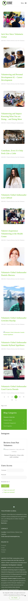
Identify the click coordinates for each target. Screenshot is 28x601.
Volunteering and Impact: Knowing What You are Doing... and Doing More (11, 116)
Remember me (4, 481)
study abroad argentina (18, 585)
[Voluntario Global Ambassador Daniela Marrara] (14, 256)
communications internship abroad (18, 562)
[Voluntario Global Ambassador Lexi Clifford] (14, 176)
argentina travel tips (7, 558)
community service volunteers (13, 567)
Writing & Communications (17, 123)
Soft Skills (11, 585)
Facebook (3, 545)
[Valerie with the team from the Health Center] (14, 216)
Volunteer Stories (8, 420)
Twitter (3, 547)
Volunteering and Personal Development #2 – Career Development (12, 77)
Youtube (3, 552)
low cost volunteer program (11, 580)
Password (3, 474)
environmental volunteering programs (9, 569)
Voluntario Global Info (9, 417)
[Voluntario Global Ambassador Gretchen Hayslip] (14, 298)
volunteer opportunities (10, 590)
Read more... (4, 523)
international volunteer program (9, 578)
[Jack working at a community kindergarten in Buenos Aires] (14, 19)
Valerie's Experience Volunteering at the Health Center (12, 234)
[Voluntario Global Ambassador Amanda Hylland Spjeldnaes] (14, 333)
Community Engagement (10, 423)
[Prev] (4, 396)
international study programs (15, 576)
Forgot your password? (9, 490)
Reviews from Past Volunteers (17, 40)
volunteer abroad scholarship (6, 587)
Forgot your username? (9, 492)
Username (3, 470)
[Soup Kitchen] (14, 136)
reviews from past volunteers (14, 582)
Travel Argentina (8, 426)
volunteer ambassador (16, 587)
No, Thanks (14, 597)
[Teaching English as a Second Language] (14, 57)
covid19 (21, 567)
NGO (17, 580)
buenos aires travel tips (13, 560)
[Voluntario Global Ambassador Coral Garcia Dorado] (14, 367)
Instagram (3, 549)
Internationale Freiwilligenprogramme (12, 574)
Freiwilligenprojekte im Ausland (13, 572)
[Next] (16, 400)
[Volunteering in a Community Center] (14, 98)
